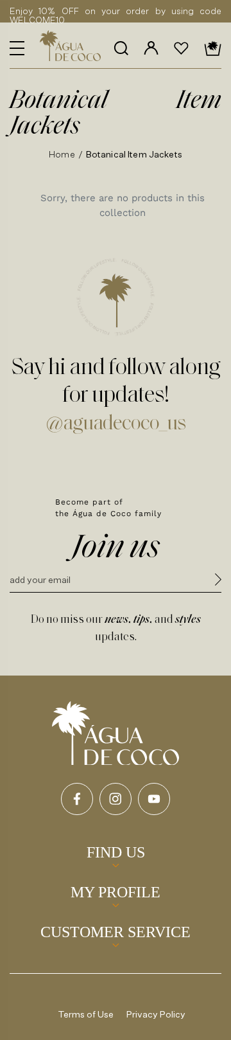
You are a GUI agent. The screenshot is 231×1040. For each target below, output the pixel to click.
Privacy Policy (155, 1014)
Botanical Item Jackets (134, 153)
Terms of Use (86, 1014)
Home (62, 153)
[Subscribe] (218, 581)
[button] (17, 48)
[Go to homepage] (115, 733)
